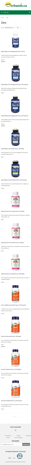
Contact (7, 437)
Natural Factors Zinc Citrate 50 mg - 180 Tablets (12, 274)
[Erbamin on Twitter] (15, 430)
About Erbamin (8, 435)
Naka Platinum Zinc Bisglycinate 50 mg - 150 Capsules (14, 84)
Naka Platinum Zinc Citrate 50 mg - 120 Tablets (12, 148)
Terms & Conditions (18, 437)
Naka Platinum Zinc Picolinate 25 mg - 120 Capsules (14, 180)
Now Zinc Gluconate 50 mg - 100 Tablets (11, 336)
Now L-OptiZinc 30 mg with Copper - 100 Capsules (13, 305)
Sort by (2, 27)
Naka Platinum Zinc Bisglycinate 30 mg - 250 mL (13, 51)
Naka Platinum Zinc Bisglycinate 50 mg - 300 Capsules (14, 115)
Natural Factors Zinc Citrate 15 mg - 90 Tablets (12, 242)
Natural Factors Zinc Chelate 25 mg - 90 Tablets (12, 211)
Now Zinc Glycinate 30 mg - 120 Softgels (11, 369)
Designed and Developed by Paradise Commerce (15, 461)
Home (2, 17)
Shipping (18, 435)
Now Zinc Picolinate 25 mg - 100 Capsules (11, 400)
